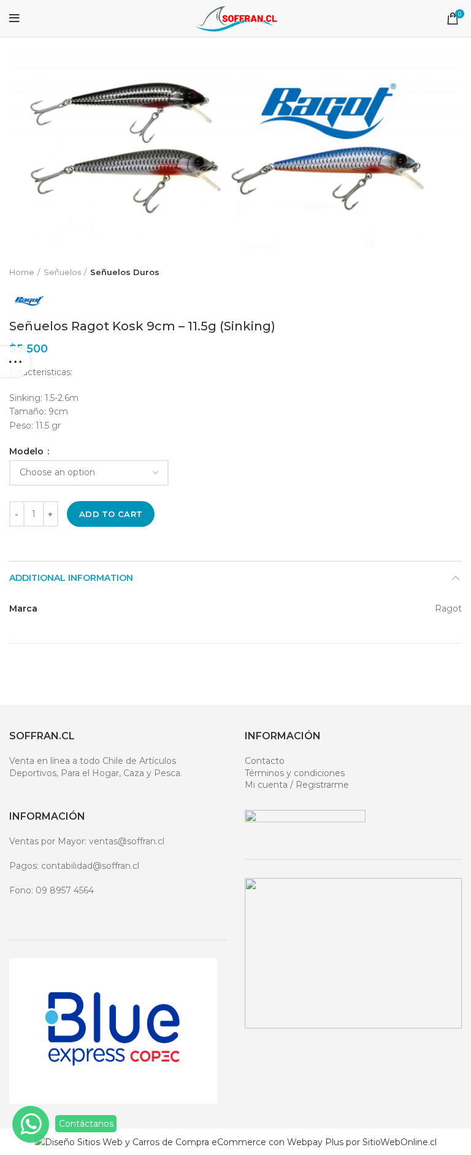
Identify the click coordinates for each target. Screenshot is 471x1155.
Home (21, 272)
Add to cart (110, 514)
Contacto (265, 760)
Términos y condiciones (295, 773)
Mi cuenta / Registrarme (297, 784)
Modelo (27, 451)
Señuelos (62, 272)
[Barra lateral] (15, 361)
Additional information (71, 577)
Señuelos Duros (124, 272)
